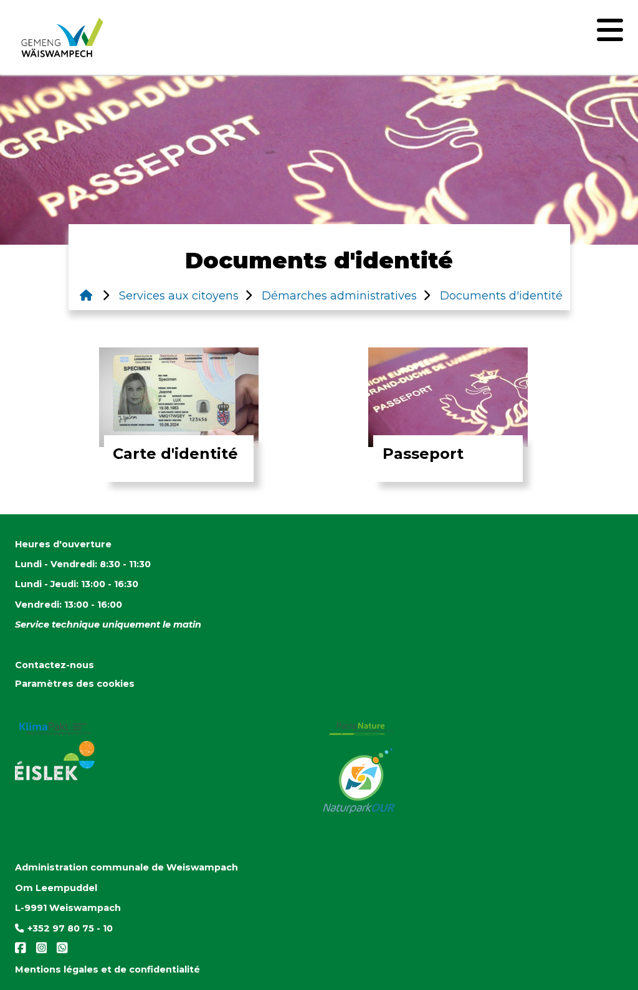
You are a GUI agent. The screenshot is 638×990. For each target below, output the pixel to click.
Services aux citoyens (177, 296)
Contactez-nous (54, 665)
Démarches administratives (338, 296)
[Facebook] (22, 950)
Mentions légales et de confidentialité (107, 969)
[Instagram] (39, 950)
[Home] (86, 296)
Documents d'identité (500, 296)
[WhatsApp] (58, 950)
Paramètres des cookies (75, 683)
